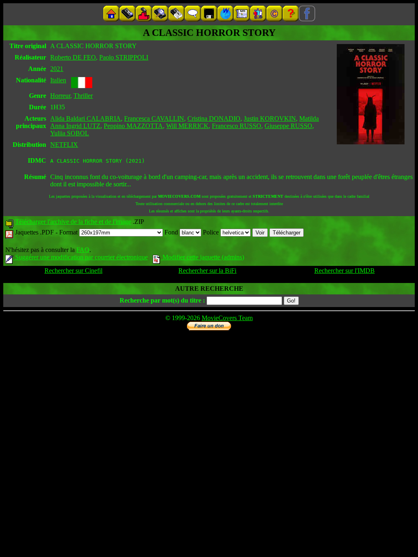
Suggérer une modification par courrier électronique (80, 257)
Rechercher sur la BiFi (207, 270)
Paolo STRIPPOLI (123, 57)
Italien (58, 80)
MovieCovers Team (227, 317)
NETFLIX (64, 144)
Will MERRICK (187, 125)
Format (69, 232)
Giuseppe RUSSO (288, 125)
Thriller (83, 95)
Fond (172, 232)
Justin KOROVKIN (270, 118)
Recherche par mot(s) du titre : (162, 300)
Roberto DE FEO (73, 57)
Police (211, 232)
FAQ (82, 249)
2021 (56, 68)
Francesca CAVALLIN (154, 118)
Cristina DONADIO (213, 118)
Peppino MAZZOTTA (133, 125)
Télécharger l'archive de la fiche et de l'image (73, 221)
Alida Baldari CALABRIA (85, 118)
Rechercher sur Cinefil (73, 270)
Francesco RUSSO (236, 125)
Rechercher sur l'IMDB (344, 270)
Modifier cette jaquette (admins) (202, 257)
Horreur (60, 95)
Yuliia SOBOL (69, 133)
